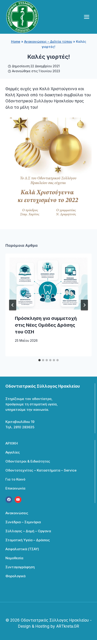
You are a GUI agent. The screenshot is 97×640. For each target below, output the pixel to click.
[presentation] (48, 284)
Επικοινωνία (15, 488)
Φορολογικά (15, 576)
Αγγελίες (12, 452)
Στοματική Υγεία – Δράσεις (27, 540)
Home (15, 41)
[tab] (39, 360)
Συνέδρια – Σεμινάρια (23, 522)
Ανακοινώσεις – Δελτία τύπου (48, 41)
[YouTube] (18, 499)
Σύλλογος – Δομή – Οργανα (28, 531)
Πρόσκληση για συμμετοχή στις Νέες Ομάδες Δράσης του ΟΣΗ (46, 325)
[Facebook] (8, 499)
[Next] (84, 305)
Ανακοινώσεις (16, 513)
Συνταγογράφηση (20, 567)
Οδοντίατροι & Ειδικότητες (27, 461)
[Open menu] (86, 16)
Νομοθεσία (14, 558)
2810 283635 (24, 427)
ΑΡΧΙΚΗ (11, 443)
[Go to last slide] (12, 305)
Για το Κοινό (15, 479)
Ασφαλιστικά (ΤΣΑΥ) (22, 549)
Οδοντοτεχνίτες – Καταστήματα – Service (40, 470)
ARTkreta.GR (67, 626)
